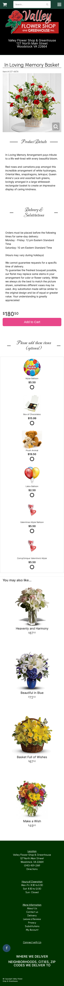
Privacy (32, 922)
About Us (32, 908)
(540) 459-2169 (33, 51)
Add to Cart (32, 322)
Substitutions (32, 926)
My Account (32, 929)
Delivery (32, 915)
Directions (32, 869)
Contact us (32, 911)
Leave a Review (32, 919)
